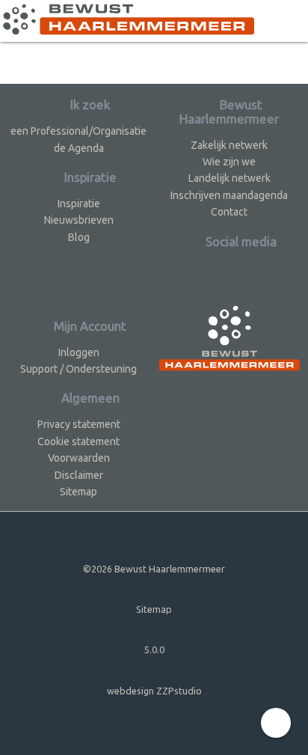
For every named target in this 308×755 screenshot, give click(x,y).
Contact (229, 212)
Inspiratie (79, 204)
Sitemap (78, 492)
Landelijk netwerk (229, 178)
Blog (79, 237)
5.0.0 (154, 649)
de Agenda (79, 148)
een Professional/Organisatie (78, 131)
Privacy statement (78, 424)
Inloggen (78, 352)
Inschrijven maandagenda (229, 195)
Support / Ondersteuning (78, 369)
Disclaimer (79, 475)
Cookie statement (78, 441)
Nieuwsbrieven (79, 220)
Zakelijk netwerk (229, 145)
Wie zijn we (229, 162)
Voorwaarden (79, 458)
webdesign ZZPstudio (154, 690)
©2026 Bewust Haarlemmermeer (154, 568)
